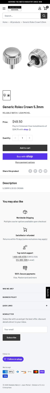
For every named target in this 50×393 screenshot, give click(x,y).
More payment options (25, 162)
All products (15, 22)
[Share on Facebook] (30, 171)
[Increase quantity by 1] (29, 138)
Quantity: (7, 138)
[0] (45, 8)
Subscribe (11, 337)
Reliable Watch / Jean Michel (16, 113)
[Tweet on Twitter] (40, 171)
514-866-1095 (22, 260)
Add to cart (25, 148)
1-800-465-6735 (19, 256)
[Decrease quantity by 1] (15, 138)
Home (5, 22)
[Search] (44, 16)
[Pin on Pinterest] (35, 171)
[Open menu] (4, 8)
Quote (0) (48, 292)
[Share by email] (45, 171)
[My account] (39, 8)
